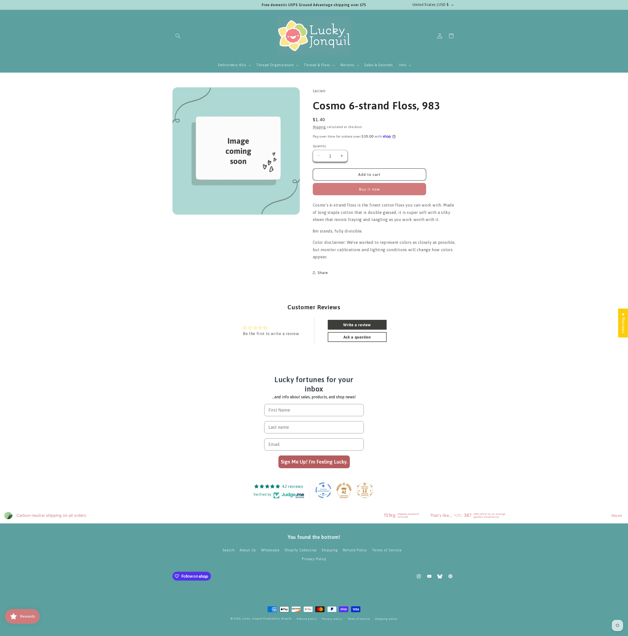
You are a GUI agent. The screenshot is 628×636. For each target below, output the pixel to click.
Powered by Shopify (277, 618)
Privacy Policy (314, 559)
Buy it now (369, 189)
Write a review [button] (357, 325)
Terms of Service (387, 550)
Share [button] (323, 273)
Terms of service (358, 618)
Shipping (319, 127)
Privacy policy (332, 618)
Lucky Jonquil (252, 618)
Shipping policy (386, 618)
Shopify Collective (301, 550)
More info (617, 515)
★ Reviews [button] (623, 322)
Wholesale (270, 550)
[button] (178, 35)
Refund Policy (355, 550)
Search (228, 550)
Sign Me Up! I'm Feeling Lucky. (314, 462)
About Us (248, 550)
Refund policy (307, 618)
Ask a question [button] (357, 337)
